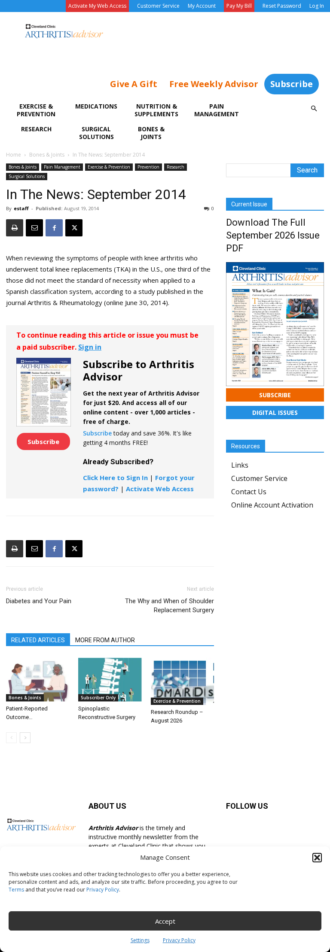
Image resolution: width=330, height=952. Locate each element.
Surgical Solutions (96, 133)
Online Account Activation (272, 505)
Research (36, 129)
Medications (96, 106)
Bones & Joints (151, 133)
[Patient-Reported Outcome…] (37, 679)
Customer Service (158, 5)
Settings (140, 940)
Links (239, 465)
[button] (317, 857)
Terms (16, 889)
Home (13, 154)
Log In (316, 5)
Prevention (148, 167)
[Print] (14, 227)
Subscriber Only (98, 698)
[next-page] (25, 737)
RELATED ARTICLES (38, 640)
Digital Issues (275, 412)
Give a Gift (133, 84)
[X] (73, 227)
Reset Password (282, 5)
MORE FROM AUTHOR (105, 640)
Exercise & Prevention (36, 110)
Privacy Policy (102, 889)
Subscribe (291, 84)
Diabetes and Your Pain (38, 601)
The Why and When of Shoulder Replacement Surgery (169, 605)
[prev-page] (11, 737)
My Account (202, 5)
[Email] (34, 227)
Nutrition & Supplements (156, 110)
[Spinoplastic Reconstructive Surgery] (109, 679)
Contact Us (248, 491)
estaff (21, 208)
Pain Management (216, 110)
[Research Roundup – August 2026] (182, 681)
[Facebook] (54, 227)
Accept (165, 921)
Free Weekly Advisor (213, 84)
